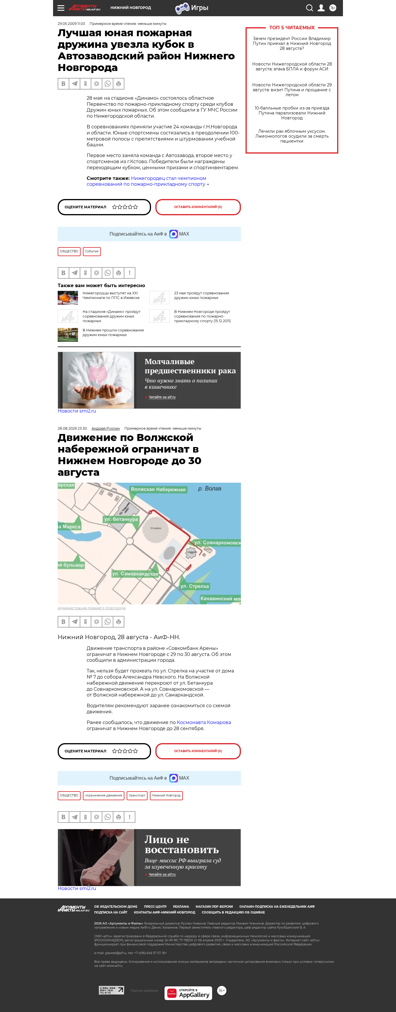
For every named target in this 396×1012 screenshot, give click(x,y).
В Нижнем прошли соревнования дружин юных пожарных (113, 332)
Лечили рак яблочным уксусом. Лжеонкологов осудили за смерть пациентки (292, 136)
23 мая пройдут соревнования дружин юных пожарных (201, 295)
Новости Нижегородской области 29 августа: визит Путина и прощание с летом (292, 90)
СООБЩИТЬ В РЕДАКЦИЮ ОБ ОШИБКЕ (233, 912)
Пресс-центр (155, 907)
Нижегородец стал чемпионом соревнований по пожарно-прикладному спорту (146, 181)
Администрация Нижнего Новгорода (92, 608)
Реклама (181, 907)
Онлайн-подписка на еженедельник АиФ (277, 907)
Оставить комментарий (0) (198, 207)
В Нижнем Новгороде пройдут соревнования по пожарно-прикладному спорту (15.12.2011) (202, 316)
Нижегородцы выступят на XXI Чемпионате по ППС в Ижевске (111, 295)
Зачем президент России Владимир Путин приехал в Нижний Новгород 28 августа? (292, 43)
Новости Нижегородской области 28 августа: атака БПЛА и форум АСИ (292, 67)
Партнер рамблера (144, 990)
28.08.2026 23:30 (72, 428)
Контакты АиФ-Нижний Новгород (164, 912)
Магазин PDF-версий (214, 907)
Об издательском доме (115, 907)
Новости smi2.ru (77, 411)
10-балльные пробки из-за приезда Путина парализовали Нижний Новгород (292, 113)
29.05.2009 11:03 (71, 23)
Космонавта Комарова (204, 722)
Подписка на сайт (110, 912)
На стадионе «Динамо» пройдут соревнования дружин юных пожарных (112, 316)
